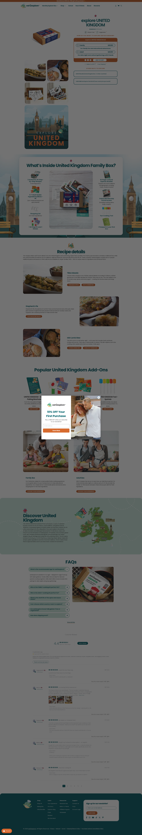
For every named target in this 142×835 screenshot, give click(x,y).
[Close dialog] (98, 397)
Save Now (56, 431)
